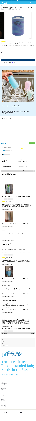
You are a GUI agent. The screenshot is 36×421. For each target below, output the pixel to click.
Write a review (12, 41)
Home (1, 5)
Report (12, 226)
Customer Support (3, 400)
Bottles (2, 379)
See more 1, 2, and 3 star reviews (23, 167)
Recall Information (3, 405)
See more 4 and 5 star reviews (6, 167)
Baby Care (2, 387)
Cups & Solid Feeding (4, 384)
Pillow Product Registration (5, 406)
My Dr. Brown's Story (4, 390)
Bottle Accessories (3, 382)
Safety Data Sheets (3, 401)
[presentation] (9, 188)
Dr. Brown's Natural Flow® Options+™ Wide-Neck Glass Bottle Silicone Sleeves (19, 196)
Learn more (24, 0)
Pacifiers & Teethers (4, 383)
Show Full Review (5, 164)
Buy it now (18, 60)
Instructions (2, 398)
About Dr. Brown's (3, 388)
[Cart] (32, 3)
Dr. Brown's (2, 10)
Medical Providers (3, 395)
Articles (2, 389)
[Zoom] (30, 38)
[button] (33, 333)
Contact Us (2, 399)
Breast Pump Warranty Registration (6, 404)
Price (2, 51)
